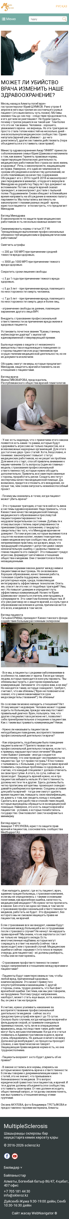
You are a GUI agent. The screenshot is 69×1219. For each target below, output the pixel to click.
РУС (58, 6)
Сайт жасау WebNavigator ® (34, 1213)
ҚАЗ (64, 6)
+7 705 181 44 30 (17, 1191)
